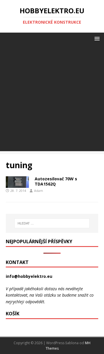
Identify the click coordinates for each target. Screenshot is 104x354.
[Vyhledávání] (52, 223)
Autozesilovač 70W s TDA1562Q (56, 181)
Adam (38, 190)
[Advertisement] (52, 99)
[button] (96, 38)
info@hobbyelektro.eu (29, 276)
